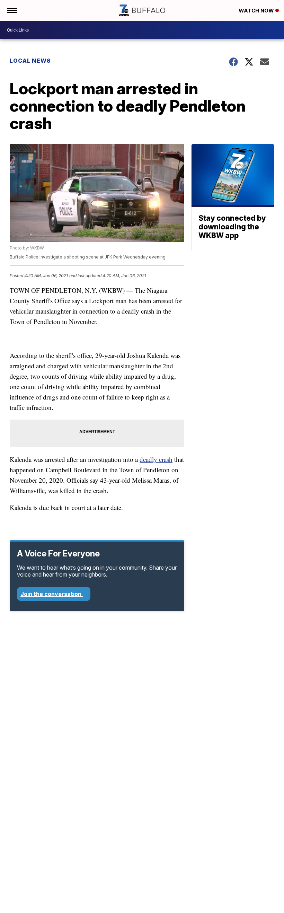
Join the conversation (51, 593)
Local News (30, 60)
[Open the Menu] (11, 10)
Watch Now (257, 10)
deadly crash (156, 459)
